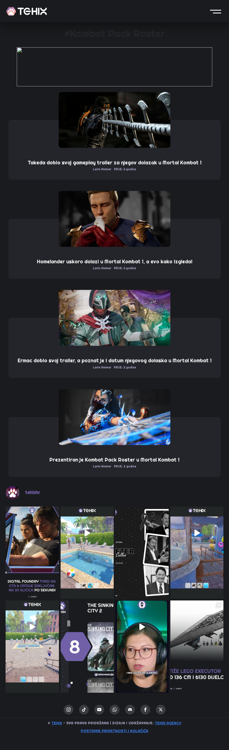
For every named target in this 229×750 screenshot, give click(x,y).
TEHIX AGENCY (168, 723)
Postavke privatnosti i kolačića (114, 730)
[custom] (84, 709)
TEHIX (56, 723)
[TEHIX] (26, 11)
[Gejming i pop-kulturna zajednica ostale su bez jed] (142, 533)
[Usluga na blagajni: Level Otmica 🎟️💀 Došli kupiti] (197, 533)
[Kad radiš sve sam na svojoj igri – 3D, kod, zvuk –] (142, 627)
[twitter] (161, 709)
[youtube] (99, 709)
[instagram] (68, 709)
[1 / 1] (114, 66)
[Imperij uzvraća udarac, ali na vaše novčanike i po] (197, 627)
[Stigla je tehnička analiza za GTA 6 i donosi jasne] (32, 533)
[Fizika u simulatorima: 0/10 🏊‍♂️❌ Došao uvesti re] (32, 627)
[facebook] (145, 709)
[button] (215, 11)
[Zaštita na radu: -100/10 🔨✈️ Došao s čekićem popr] (87, 533)
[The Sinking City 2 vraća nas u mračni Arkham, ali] (87, 627)
